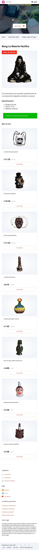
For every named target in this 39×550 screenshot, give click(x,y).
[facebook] (18, 545)
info (4, 547)
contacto (9, 547)
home (3, 37)
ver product (19, 164)
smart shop (8, 474)
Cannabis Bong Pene (9, 277)
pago (3, 486)
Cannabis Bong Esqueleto (11, 152)
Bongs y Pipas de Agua (29, 37)
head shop (8, 478)
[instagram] (22, 545)
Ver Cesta (18, 26)
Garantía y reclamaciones (9, 505)
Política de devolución (8, 515)
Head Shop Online (13, 37)
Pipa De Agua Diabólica (10, 235)
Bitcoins (7, 490)
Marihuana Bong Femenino (11, 402)
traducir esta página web (26, 547)
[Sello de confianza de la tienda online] (3, 2)
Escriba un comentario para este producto (17, 116)
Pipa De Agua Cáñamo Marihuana (13, 360)
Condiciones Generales (8, 509)
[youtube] (30, 545)
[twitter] (26, 545)
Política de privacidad (8, 512)
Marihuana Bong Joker (10, 193)
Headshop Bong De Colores (11, 319)
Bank (6, 493)
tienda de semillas (10, 481)
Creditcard (7, 496)
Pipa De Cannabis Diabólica (11, 444)
